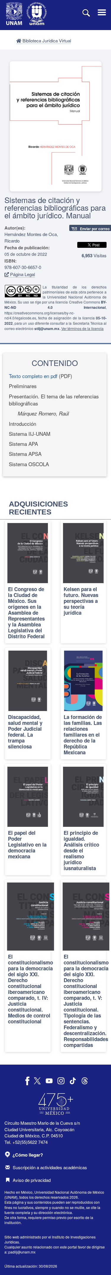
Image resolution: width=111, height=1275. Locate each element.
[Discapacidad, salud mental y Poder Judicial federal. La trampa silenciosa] (28, 703)
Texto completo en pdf (33, 376)
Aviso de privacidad (32, 1180)
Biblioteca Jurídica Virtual (46, 40)
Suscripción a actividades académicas (50, 1167)
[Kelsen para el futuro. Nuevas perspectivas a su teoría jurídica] (83, 581)
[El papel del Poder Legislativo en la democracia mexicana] (28, 819)
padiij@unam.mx (22, 1251)
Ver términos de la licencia (82, 328)
